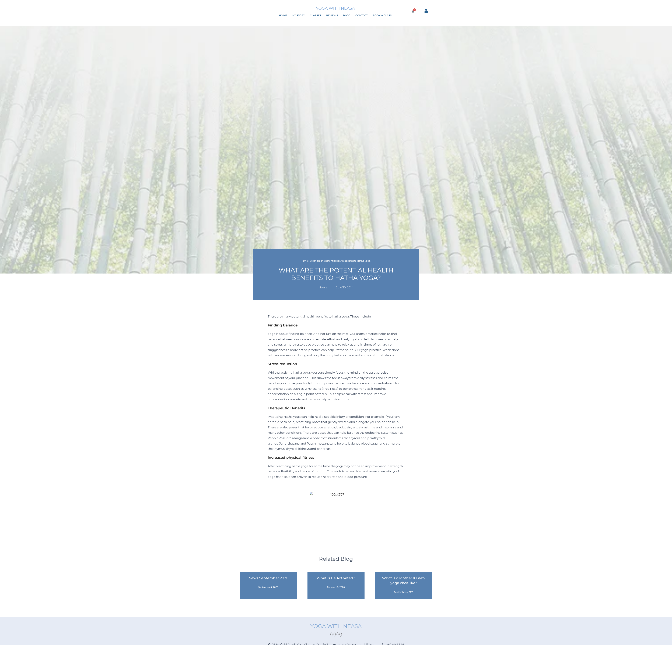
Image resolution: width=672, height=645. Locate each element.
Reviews (332, 15)
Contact (361, 15)
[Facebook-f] (333, 634)
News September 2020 (268, 578)
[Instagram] (339, 634)
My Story (298, 15)
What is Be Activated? (336, 578)
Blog (346, 15)
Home (283, 15)
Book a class (382, 15)
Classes (315, 15)
